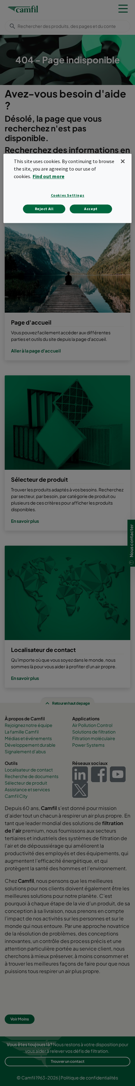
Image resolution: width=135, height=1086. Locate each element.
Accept (91, 208)
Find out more (48, 176)
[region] (67, 188)
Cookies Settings (67, 195)
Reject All (44, 208)
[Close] (123, 161)
